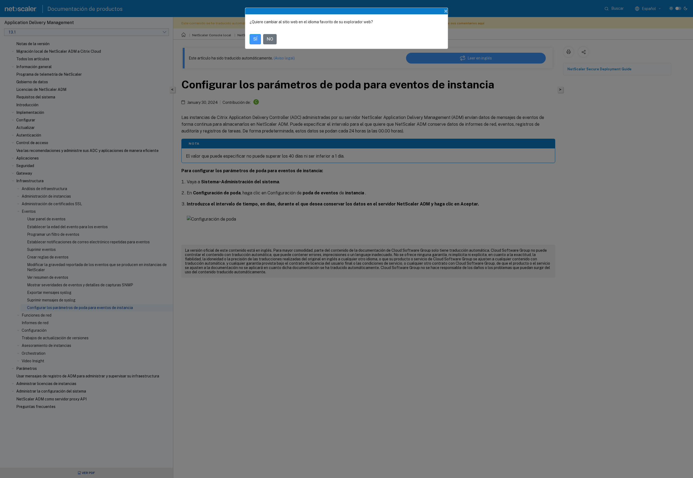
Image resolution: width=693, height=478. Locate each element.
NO (270, 39)
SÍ (255, 39)
